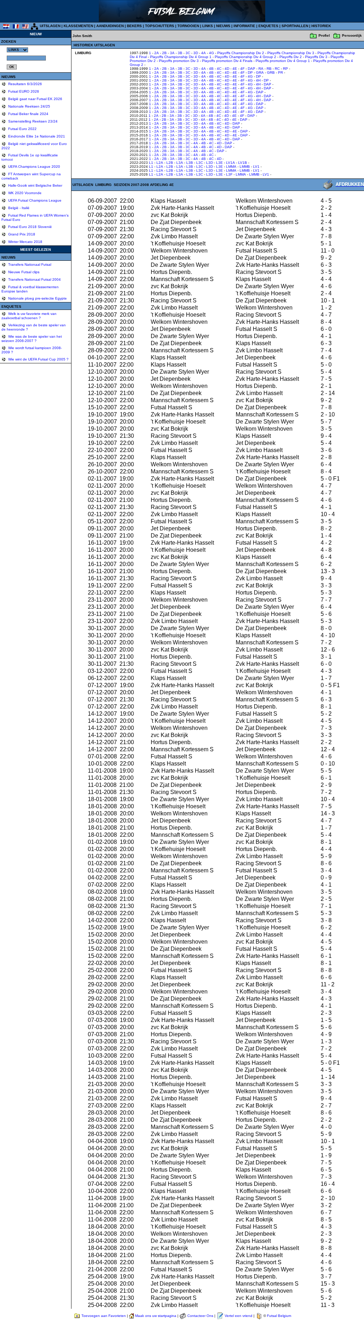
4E (234, 69)
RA (260, 69)
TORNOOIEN (188, 26)
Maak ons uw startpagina (155, 1316)
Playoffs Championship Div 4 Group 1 (181, 57)
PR (280, 72)
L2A (159, 163)
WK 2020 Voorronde (24, 193)
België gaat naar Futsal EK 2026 (34, 99)
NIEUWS (223, 26)
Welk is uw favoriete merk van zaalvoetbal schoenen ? (29, 316)
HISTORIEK (321, 26)
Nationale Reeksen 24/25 (28, 106)
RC (277, 69)
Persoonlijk (352, 35)
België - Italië (18, 208)
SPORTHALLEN (295, 26)
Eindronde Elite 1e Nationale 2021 (36, 136)
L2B (169, 163)
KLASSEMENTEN (78, 26)
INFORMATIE (244, 26)
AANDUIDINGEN (110, 26)
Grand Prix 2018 (21, 234)
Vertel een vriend (238, 1316)
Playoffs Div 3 (316, 57)
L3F (229, 174)
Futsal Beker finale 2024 (27, 114)
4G (211, 53)
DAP (251, 69)
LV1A (230, 163)
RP (285, 69)
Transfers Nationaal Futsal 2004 (34, 279)
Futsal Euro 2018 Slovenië (29, 227)
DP (250, 72)
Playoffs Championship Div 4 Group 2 (245, 57)
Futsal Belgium (279, 1316)
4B (211, 69)
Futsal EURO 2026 (23, 91)
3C (188, 53)
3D (195, 53)
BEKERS (134, 26)
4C (219, 69)
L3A (179, 163)
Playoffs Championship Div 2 (240, 53)
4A (203, 53)
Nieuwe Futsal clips (23, 272)
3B (180, 53)
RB (269, 69)
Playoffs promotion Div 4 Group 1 (283, 61)
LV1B (242, 163)
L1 (151, 163)
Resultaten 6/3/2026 (24, 84)
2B (164, 53)
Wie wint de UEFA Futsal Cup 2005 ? (38, 359)
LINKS (207, 26)
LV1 (256, 166)
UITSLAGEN (50, 26)
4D (227, 69)
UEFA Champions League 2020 (33, 166)
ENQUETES (268, 26)
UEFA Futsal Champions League (34, 200)
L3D (209, 163)
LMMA (231, 166)
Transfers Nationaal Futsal (29, 264)
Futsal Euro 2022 (22, 129)
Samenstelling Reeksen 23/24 (32, 121)
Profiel (324, 35)
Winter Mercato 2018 (24, 242)
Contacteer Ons (200, 1316)
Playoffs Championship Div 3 (290, 53)
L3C (199, 163)
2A (156, 53)
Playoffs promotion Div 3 (179, 61)
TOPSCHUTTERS (159, 26)
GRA (260, 72)
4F (242, 69)
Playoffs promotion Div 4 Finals (227, 61)
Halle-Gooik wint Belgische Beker (34, 185)
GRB (271, 72)
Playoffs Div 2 (290, 57)
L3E (219, 163)
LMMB (245, 166)
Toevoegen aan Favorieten (103, 1316)
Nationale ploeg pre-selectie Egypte (37, 298)
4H (258, 80)
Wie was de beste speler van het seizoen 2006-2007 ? (31, 338)
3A (172, 53)
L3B (189, 163)
